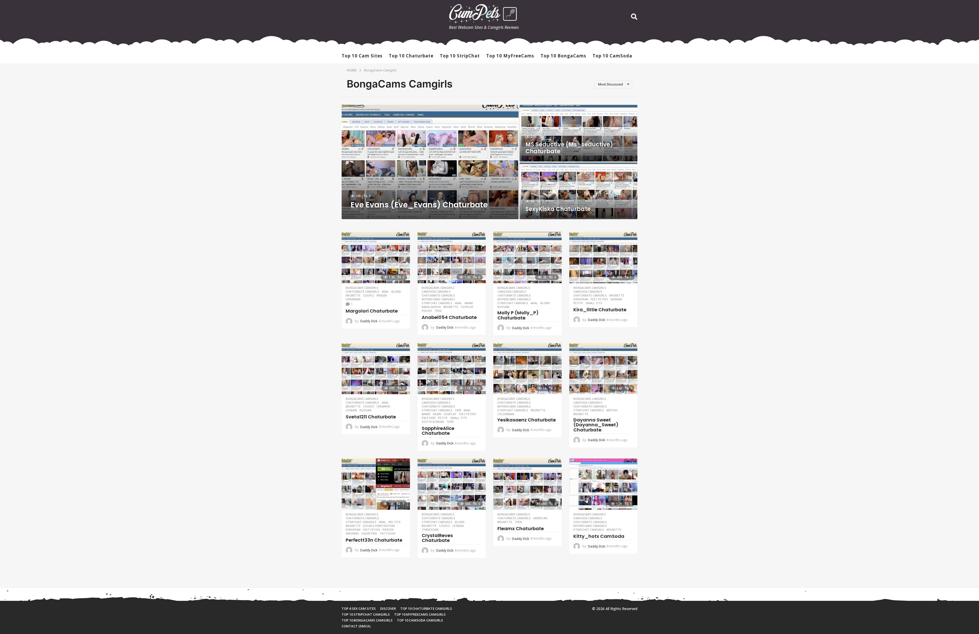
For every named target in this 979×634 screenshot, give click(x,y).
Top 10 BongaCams (563, 56)
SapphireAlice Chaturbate (438, 431)
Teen (438, 310)
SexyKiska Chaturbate (558, 209)
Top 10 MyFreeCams (510, 56)
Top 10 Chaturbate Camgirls (426, 608)
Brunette (353, 295)
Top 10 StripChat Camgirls (366, 614)
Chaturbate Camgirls (362, 291)
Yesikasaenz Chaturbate (526, 420)
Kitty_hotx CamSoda (598, 536)
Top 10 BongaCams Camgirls (367, 620)
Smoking (352, 533)
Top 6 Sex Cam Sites (359, 608)
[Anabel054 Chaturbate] (452, 257)
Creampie (383, 406)
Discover (388, 608)
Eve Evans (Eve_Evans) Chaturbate (419, 204)
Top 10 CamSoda (612, 56)
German (616, 299)
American (540, 518)
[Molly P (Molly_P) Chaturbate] (527, 257)
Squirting (369, 533)
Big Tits (395, 522)
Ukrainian (353, 299)
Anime (469, 303)
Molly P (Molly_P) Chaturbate (518, 315)
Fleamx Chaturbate (520, 528)
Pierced (388, 529)
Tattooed (388, 533)
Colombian (505, 414)
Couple (368, 295)
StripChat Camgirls (437, 303)
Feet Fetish (599, 299)
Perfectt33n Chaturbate (374, 540)
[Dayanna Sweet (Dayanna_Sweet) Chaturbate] (603, 368)
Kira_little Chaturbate (599, 309)
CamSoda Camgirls (436, 291)
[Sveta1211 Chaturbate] (376, 368)
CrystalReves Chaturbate (437, 538)
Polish (427, 310)
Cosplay (467, 306)
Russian (503, 306)
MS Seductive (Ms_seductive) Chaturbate (569, 148)
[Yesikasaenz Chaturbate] (527, 368)
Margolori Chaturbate (372, 311)
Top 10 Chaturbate (411, 56)
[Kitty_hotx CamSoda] (603, 484)
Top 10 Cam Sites (362, 56)
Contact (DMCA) (356, 626)
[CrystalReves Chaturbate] (452, 484)
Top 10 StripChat (460, 56)
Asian (437, 414)
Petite (578, 303)
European (580, 299)
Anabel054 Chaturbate (449, 317)
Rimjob (382, 295)
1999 (458, 410)
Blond (396, 291)
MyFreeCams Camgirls (438, 299)
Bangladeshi (431, 306)
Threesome (430, 529)
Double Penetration (379, 525)
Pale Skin (428, 417)
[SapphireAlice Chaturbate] (452, 368)
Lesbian (351, 410)
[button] (634, 17)
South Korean (433, 421)
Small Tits (594, 303)
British (612, 410)
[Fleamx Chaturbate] (527, 484)
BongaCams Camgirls (362, 287)
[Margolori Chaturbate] (376, 257)
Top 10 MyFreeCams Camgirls (420, 614)
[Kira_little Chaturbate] (603, 257)
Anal (385, 291)
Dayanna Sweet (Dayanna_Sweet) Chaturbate (596, 425)
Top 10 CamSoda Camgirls (420, 620)
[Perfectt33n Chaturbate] (376, 484)
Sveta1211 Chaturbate (371, 417)
